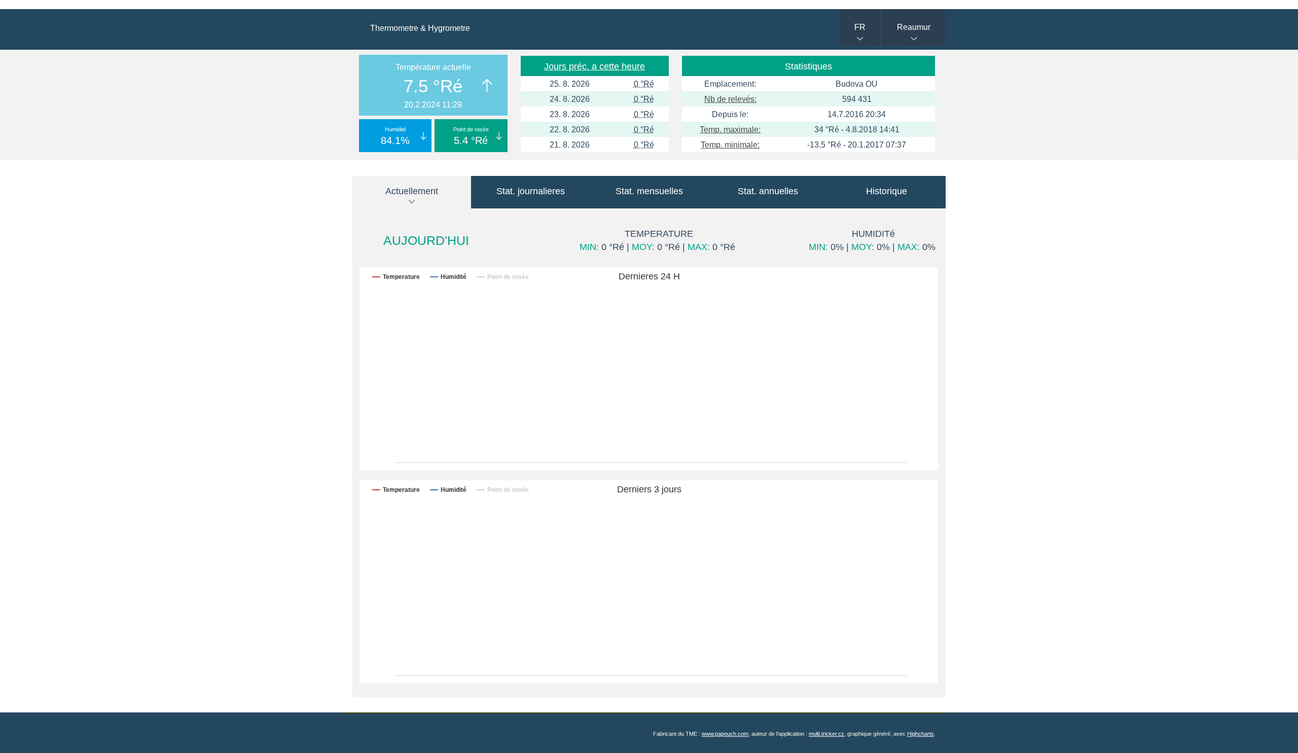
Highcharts (920, 734)
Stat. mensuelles (649, 191)
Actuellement (411, 191)
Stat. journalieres (530, 191)
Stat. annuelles (768, 191)
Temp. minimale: (730, 144)
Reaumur (913, 27)
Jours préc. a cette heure (594, 66)
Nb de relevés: (730, 99)
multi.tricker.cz (826, 734)
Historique (886, 191)
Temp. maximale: (730, 129)
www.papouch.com (725, 734)
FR (860, 27)
